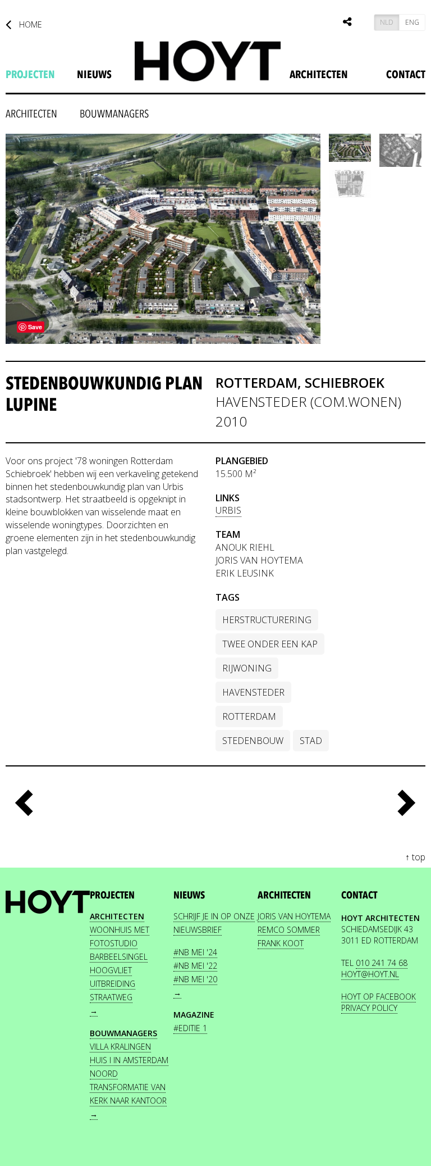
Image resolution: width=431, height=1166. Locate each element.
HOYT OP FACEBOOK (378, 996)
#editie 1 (190, 1028)
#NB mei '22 (195, 965)
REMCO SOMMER (289, 929)
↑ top (415, 857)
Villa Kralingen (120, 1046)
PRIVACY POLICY (369, 1007)
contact (359, 895)
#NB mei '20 (195, 979)
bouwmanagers (114, 114)
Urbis (228, 510)
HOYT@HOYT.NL (370, 974)
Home (29, 24)
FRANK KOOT (281, 943)
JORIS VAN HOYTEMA (294, 916)
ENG (412, 22)
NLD (386, 22)
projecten (30, 74)
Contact (405, 74)
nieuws (94, 74)
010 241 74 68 (381, 963)
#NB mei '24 (195, 952)
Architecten (319, 74)
